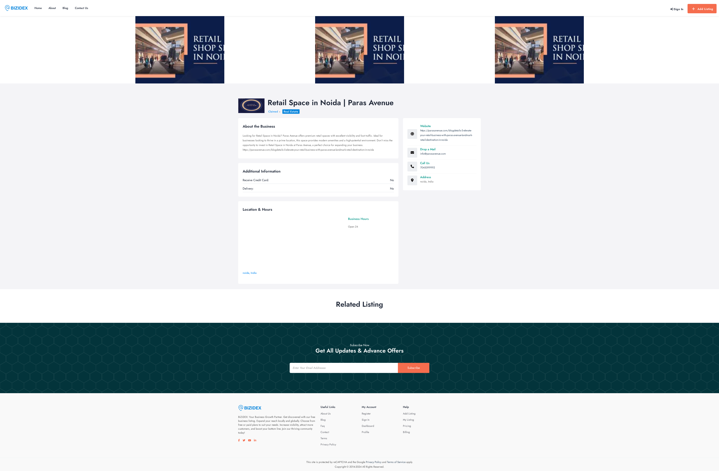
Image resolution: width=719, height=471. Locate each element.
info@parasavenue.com (433, 154)
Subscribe (413, 368)
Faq (323, 426)
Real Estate (291, 111)
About (52, 8)
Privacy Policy (328, 444)
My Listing (408, 420)
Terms (324, 438)
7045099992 (427, 167)
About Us (326, 413)
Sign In (365, 420)
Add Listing (705, 9)
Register (366, 413)
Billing (406, 432)
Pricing (407, 426)
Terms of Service (396, 462)
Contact (325, 432)
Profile (365, 432)
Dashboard (368, 426)
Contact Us (81, 8)
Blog (65, 8)
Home (38, 8)
